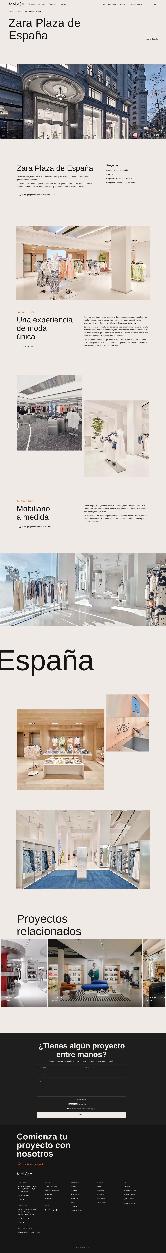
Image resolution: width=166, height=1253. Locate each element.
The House (101, 4)
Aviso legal (126, 1186)
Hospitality (100, 1190)
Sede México (112, 4)
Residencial (100, 1194)
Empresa (73, 1186)
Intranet (122, 4)
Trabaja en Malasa (76, 1210)
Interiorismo (48, 1198)
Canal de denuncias (129, 1203)
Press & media (75, 1206)
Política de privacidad (130, 1190)
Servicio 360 (48, 1194)
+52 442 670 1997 (23, 1218)
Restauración (101, 1198)
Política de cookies (129, 1194)
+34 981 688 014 (23, 1195)
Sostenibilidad (75, 1194)
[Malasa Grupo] (17, 4)
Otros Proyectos (102, 1202)
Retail (20, 11)
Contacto (62, 4)
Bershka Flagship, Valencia (67, 997)
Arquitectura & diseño (51, 1186)
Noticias (73, 1202)
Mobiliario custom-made (51, 1190)
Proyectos (12, 11)
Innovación (74, 1198)
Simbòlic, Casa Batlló (17, 997)
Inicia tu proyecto (137, 4)
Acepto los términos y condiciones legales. (82, 1109)
